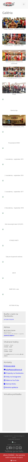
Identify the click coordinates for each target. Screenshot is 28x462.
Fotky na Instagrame (13, 377)
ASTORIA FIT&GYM (9, 319)
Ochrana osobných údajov (14, 445)
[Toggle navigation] (24, 4)
